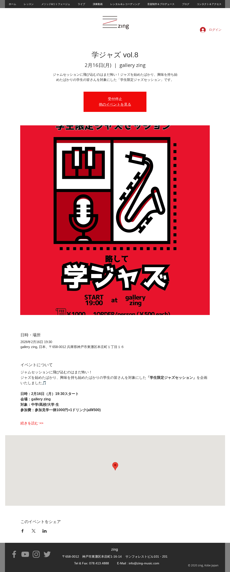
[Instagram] (36, 554)
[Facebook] (14, 554)
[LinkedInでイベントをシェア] (44, 531)
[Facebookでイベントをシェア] (22, 531)
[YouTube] (25, 554)
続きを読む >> (31, 423)
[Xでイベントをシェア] (33, 531)
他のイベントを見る (115, 104)
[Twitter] (47, 554)
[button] (28, 4)
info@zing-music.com (144, 563)
